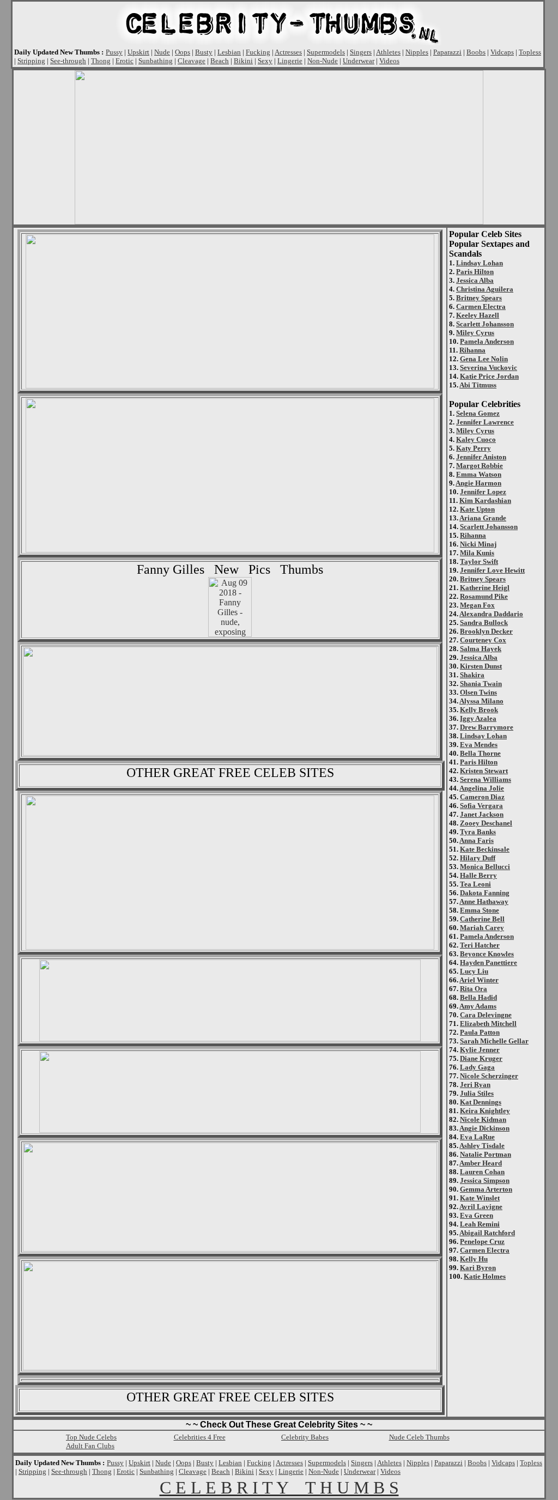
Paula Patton (480, 1032)
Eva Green (476, 1215)
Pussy (114, 52)
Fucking (258, 52)
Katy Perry (473, 448)
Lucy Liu (474, 971)
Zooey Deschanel (486, 823)
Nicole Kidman (483, 1119)
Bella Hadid (478, 997)
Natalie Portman (485, 1154)
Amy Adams (477, 1006)
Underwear (358, 61)
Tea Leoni (475, 884)
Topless (530, 52)
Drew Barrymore (486, 727)
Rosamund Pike (484, 596)
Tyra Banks (478, 832)
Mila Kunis (477, 553)
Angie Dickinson (484, 1128)
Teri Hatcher (480, 945)
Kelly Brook (479, 710)
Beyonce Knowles (487, 954)
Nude (162, 52)
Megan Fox (477, 605)
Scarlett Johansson (485, 324)
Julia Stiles (477, 1093)
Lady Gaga (477, 1067)
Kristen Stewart (484, 771)
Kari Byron (478, 1268)
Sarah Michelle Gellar (494, 1041)
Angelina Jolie (481, 788)
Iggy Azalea (478, 718)
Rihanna (472, 350)
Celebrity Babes (305, 1437)
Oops (182, 52)
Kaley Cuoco (476, 439)
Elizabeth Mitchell (488, 1023)
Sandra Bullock (484, 622)
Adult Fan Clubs (90, 1446)
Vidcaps (502, 52)
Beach (219, 61)
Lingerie (289, 61)
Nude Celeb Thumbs (419, 1437)
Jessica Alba (475, 280)
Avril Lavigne (480, 1207)
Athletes (388, 52)
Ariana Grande (482, 518)
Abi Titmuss (477, 385)
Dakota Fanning (485, 893)
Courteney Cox (483, 640)
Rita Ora (473, 989)
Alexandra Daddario (491, 614)
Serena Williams (485, 779)
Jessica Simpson (485, 1180)
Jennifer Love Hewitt (492, 570)
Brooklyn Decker (486, 631)
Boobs (476, 52)
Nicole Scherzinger (489, 1076)
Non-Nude (322, 61)
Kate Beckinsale (485, 849)
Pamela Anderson (487, 341)
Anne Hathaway (483, 901)
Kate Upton (477, 509)
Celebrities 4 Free (200, 1437)
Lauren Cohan (482, 1172)
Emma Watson (478, 474)
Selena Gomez (478, 413)
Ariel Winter (479, 980)
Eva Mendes (479, 744)
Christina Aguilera (484, 289)
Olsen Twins (478, 692)
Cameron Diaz (482, 797)
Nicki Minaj (478, 544)
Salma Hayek (480, 649)
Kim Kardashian (485, 500)
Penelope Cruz (482, 1241)
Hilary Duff (477, 858)
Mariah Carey (482, 928)
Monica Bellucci (485, 867)
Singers (361, 52)
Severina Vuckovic (488, 367)
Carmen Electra (481, 306)
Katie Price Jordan (489, 376)
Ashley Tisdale (482, 1145)
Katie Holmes (485, 1276)
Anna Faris (476, 840)
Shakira (472, 675)
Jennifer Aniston (481, 457)
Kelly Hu (474, 1259)
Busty (204, 52)
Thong (101, 61)
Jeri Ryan (475, 1084)
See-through (68, 61)
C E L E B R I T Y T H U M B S (279, 1487)
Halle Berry (478, 875)
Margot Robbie (479, 465)
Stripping (31, 61)
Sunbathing (155, 61)
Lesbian (229, 52)
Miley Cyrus (475, 333)
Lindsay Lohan (479, 263)
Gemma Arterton (486, 1189)
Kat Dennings (480, 1102)
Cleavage (191, 61)
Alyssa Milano (481, 701)
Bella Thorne (480, 753)
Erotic (125, 61)
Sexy (265, 61)
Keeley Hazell (477, 315)
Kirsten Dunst (481, 666)
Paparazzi (447, 52)
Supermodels (326, 52)
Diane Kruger (481, 1058)
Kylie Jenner (480, 1050)
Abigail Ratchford (487, 1233)
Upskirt (138, 52)
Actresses (288, 52)
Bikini (243, 61)
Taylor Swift (479, 561)
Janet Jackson (482, 814)
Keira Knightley (485, 1111)
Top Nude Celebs (91, 1437)
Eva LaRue (477, 1137)
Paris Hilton (475, 272)
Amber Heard (480, 1163)
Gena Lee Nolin (484, 359)
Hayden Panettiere (488, 962)
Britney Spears (479, 298)
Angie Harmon (478, 483)
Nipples (416, 52)
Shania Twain (481, 683)
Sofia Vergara (481, 805)
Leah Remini (480, 1224)
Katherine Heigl (485, 588)
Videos (389, 61)
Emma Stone (479, 910)
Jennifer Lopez (483, 492)
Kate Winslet (480, 1198)
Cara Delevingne (486, 1015)
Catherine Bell (482, 919)
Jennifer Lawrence (485, 422)
